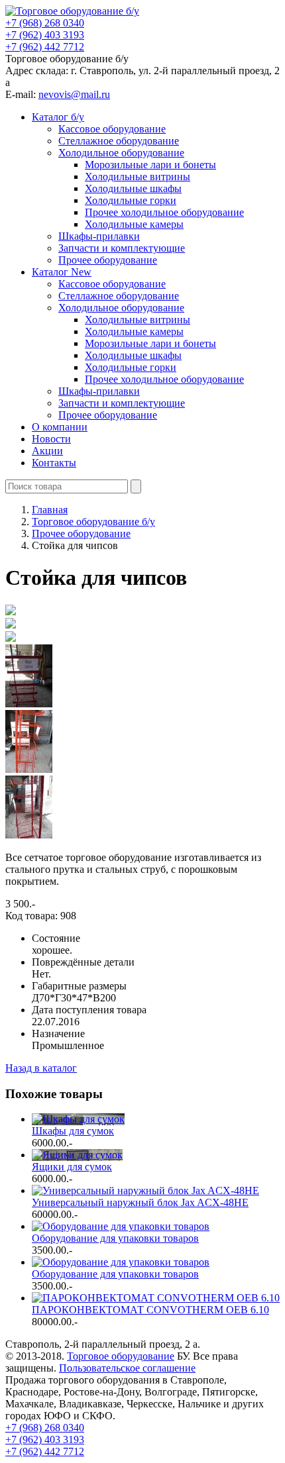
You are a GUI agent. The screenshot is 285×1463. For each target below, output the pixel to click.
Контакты (54, 462)
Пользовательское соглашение (127, 1368)
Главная (50, 509)
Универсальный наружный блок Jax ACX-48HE (140, 1202)
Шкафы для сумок (73, 1130)
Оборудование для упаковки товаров (115, 1238)
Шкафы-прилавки (99, 236)
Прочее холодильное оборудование (164, 212)
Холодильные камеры (134, 224)
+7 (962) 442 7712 (44, 46)
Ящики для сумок (72, 1166)
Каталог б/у (58, 117)
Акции (47, 450)
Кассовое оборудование (112, 128)
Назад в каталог (41, 1068)
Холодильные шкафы (133, 188)
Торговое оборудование (120, 1356)
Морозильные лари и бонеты (150, 164)
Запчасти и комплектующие (121, 248)
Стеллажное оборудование (118, 140)
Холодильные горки (130, 200)
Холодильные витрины (137, 176)
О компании (59, 426)
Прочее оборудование (107, 260)
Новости (51, 438)
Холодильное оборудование (121, 152)
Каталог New (61, 271)
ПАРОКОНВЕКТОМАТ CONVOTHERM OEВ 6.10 (150, 1309)
